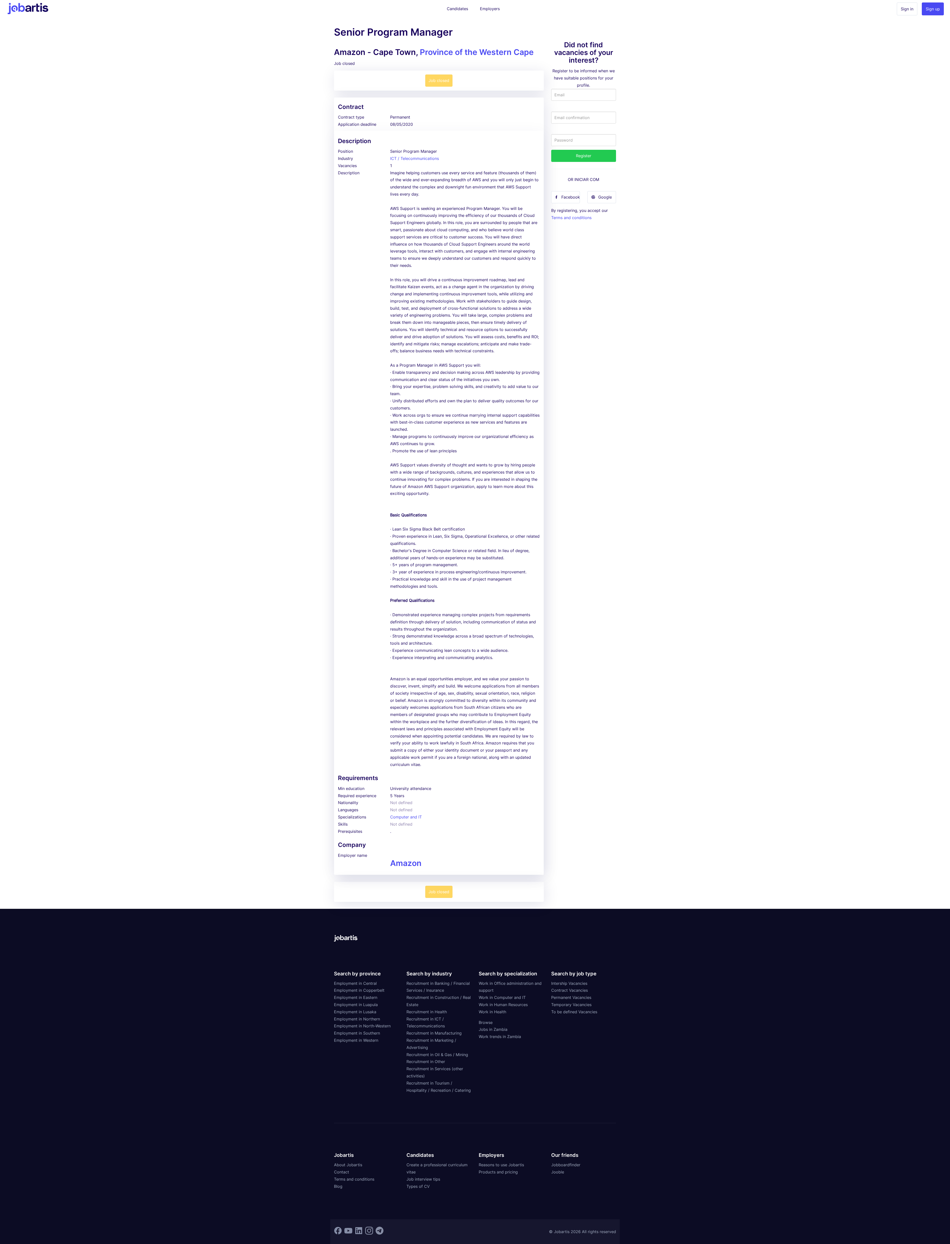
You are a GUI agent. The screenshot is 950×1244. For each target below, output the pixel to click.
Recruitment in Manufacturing (434, 1033)
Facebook (570, 197)
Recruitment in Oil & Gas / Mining (437, 1054)
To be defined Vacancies (574, 1011)
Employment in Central (355, 983)
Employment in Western (356, 1040)
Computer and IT (406, 816)
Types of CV (418, 1186)
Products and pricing (498, 1171)
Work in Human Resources (503, 1004)
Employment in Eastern (355, 997)
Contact (341, 1171)
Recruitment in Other (425, 1061)
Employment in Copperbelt (359, 990)
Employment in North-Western (362, 1025)
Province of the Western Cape (477, 52)
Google (605, 197)
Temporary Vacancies (571, 1004)
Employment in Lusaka (355, 1011)
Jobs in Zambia (493, 1029)
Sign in (907, 8)
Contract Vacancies (569, 990)
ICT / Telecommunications (414, 158)
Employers (490, 8)
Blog (338, 1186)
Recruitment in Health (426, 1011)
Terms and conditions (571, 217)
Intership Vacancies (569, 983)
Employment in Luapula (356, 1004)
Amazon (406, 863)
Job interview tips (423, 1179)
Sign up (933, 8)
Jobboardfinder (565, 1164)
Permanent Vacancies (571, 997)
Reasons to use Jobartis (501, 1164)
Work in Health (492, 1011)
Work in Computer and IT (502, 997)
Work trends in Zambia (500, 1036)
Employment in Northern (357, 1018)
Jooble (557, 1171)
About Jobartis (348, 1164)
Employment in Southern (357, 1033)
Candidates (457, 8)
